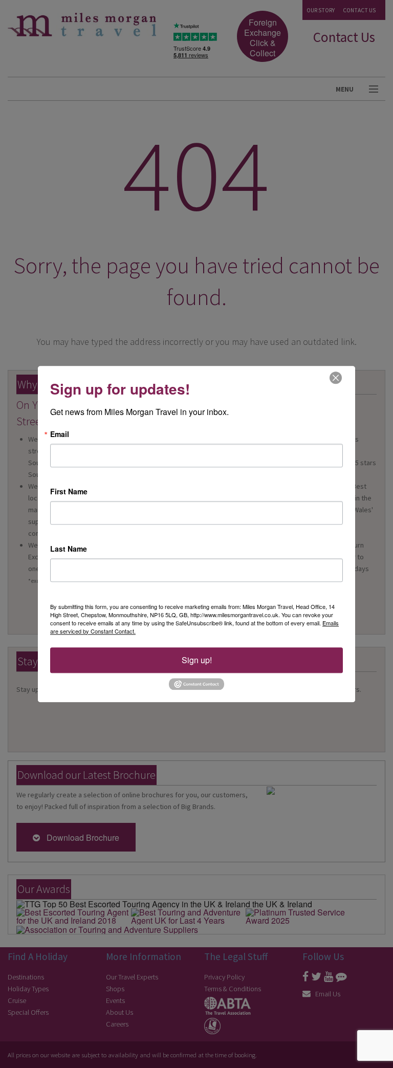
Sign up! (197, 660)
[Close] (335, 377)
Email (59, 434)
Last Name (68, 548)
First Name (69, 491)
